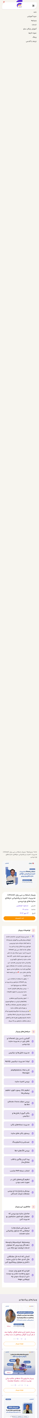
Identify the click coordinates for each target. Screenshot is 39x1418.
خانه (35, 852)
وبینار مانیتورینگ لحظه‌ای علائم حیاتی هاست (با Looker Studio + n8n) (20, 1379)
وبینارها (29, 852)
